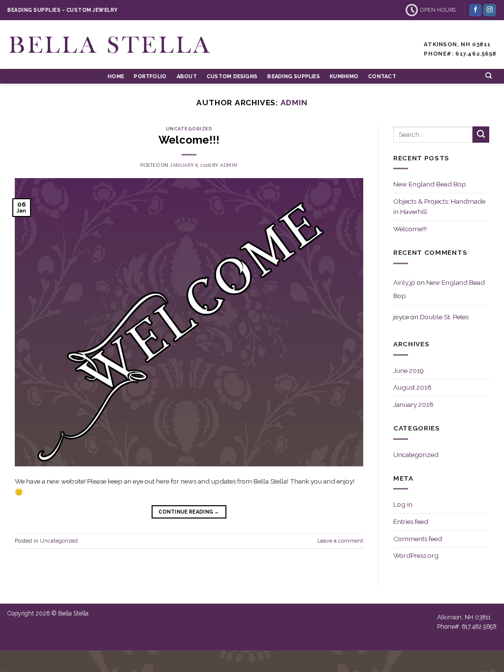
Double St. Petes (444, 317)
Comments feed (417, 539)
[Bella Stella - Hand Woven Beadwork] (110, 44)
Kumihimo (344, 76)
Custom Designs (232, 76)
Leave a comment (340, 541)
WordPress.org (416, 555)
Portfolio (150, 76)
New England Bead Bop (429, 184)
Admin (294, 102)
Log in (402, 504)
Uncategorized (189, 128)
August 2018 (412, 387)
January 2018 (413, 404)
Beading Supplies (293, 76)
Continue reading (189, 512)
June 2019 (408, 370)
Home (116, 76)
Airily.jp (404, 282)
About (187, 76)
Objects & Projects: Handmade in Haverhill (439, 206)
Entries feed (410, 521)
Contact (382, 76)
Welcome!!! (189, 140)
